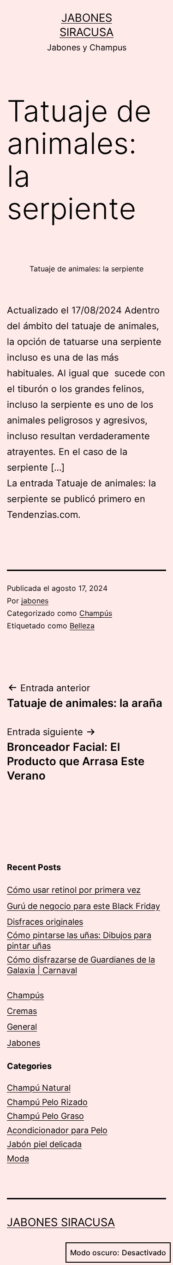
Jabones (23, 1043)
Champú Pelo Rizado (47, 1102)
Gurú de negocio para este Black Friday (83, 906)
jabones (34, 600)
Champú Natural (39, 1088)
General (22, 1027)
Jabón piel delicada (44, 1144)
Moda (18, 1158)
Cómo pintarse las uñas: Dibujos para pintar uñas (79, 940)
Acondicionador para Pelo (57, 1130)
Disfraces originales (45, 922)
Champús (95, 613)
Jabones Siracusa (61, 1222)
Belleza (82, 625)
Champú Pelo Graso (45, 1116)
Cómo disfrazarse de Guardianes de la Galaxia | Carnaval (81, 965)
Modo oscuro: (94, 1252)
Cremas (22, 1011)
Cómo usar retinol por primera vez (74, 890)
